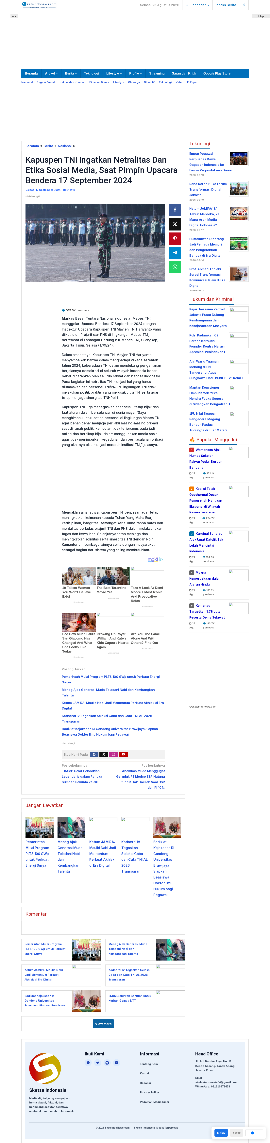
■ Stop (237, 1132)
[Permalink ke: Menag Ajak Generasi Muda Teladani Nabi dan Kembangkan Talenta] (72, 827)
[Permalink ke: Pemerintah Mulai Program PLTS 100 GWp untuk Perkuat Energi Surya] (39, 827)
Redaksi (145, 1082)
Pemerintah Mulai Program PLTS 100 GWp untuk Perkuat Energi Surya (37, 853)
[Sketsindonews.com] (39, 5)
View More (103, 1024)
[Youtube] (123, 754)
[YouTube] (116, 1062)
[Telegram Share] (175, 253)
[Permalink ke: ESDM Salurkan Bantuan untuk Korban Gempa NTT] (169, 1001)
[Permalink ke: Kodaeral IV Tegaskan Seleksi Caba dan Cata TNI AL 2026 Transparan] (135, 827)
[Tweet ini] (175, 224)
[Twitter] (103, 754)
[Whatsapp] (175, 267)
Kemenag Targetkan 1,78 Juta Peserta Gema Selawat (207, 611)
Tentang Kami (149, 1064)
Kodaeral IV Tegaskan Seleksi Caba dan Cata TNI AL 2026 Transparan (129, 974)
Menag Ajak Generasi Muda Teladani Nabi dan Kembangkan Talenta (128, 948)
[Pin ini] (175, 238)
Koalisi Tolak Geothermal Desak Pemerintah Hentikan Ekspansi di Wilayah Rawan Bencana (205, 500)
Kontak (145, 1073)
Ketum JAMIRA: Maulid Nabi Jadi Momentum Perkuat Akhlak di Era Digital (102, 853)
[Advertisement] (135, 38)
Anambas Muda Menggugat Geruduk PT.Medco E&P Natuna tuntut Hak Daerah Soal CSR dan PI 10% (140, 776)
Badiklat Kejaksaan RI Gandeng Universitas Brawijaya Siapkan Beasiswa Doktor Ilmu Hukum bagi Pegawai (45, 1005)
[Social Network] (244, 5)
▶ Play (221, 1132)
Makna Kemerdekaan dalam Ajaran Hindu (205, 578)
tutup (14, 16)
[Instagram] (113, 754)
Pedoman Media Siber (154, 1101)
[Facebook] (94, 754)
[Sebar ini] (175, 210)
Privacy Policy (149, 1092)
